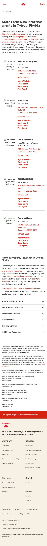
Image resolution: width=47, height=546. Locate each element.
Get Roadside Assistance (33, 450)
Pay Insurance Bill (30, 454)
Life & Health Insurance (12, 308)
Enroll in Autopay (30, 459)
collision (19, 39)
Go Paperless (29, 463)
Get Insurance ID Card (32, 467)
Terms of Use (6, 514)
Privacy (17, 509)
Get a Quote (23, 86)
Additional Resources (11, 332)
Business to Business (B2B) (10, 459)
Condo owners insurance (18, 276)
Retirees (4, 491)
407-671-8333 (23, 77)
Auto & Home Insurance (12, 301)
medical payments (31, 39)
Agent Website (24, 81)
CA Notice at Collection (9, 524)
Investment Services (11, 314)
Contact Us (5, 445)
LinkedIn (28, 496)
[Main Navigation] (4, 3)
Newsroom (5, 454)
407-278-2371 (23, 195)
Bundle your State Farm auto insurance (19, 289)
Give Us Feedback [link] (7, 463)
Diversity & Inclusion (8, 487)
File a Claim (29, 445)
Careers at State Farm (9, 483)
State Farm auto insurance (13, 34)
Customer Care (8, 320)
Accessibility (19, 514)
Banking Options (9, 326)
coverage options (20, 37)
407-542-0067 (23, 156)
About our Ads (6, 509)
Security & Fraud (32, 509)
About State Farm (7, 450)
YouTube (28, 500)
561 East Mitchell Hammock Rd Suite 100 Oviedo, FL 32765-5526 (31, 110)
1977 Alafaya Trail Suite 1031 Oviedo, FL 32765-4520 (29, 150)
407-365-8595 (23, 234)
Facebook (28, 483)
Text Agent (22, 89)
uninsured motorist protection (15, 42)
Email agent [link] (23, 84)
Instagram (28, 491)
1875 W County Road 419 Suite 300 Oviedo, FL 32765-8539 (31, 188)
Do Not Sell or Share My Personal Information (16, 528)
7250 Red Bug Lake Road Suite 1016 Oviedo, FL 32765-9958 (28, 227)
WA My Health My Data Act (10, 520)
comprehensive (8, 39)
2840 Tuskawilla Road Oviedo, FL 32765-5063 (27, 72)
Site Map (30, 514)
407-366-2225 (23, 116)
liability (34, 37)
